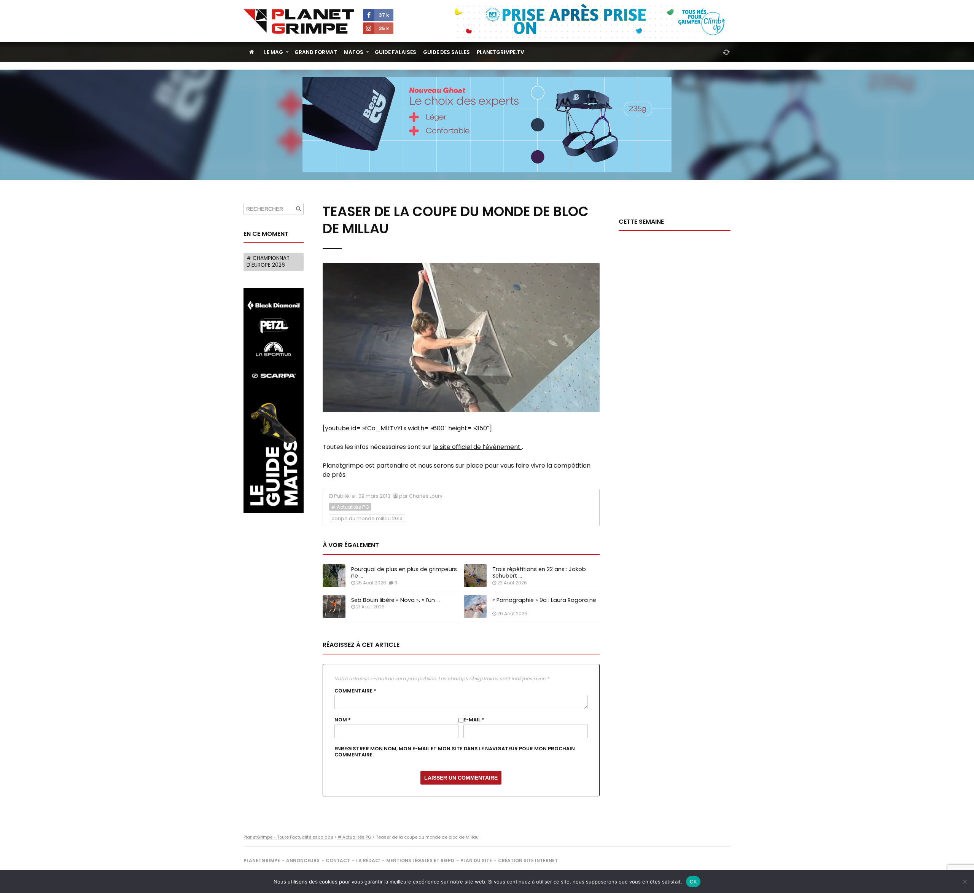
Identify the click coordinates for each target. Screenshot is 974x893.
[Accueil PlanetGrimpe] (252, 52)
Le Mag (273, 52)
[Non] (964, 881)
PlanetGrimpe (262, 860)
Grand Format (315, 52)
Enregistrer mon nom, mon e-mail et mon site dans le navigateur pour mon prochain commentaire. (454, 751)
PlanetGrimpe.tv (500, 52)
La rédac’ (368, 860)
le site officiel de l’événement (477, 447)
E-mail (473, 720)
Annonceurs (303, 860)
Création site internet (528, 860)
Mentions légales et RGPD (420, 860)
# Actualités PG (350, 507)
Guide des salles (446, 52)
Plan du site (476, 860)
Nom (342, 720)
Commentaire (355, 691)
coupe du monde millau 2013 (367, 518)
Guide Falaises (395, 52)
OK (693, 882)
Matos (353, 52)
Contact (338, 860)
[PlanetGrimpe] (299, 21)
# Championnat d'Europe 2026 (268, 262)
